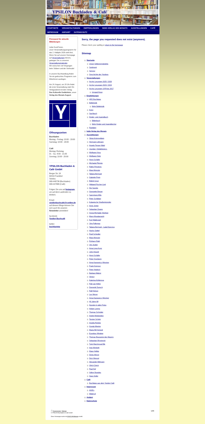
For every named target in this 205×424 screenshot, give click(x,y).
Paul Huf (92, 369)
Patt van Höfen (95, 284)
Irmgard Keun (97, 92)
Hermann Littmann (96, 142)
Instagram (70, 189)
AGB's (91, 390)
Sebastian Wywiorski (97, 341)
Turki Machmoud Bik (97, 344)
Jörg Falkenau (94, 223)
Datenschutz (92, 401)
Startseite (91, 60)
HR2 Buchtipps (95, 99)
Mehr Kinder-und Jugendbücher (104, 124)
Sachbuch (93, 113)
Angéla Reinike (95, 323)
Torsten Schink (95, 319)
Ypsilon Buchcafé (57, 219)
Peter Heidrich (94, 270)
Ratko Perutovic (95, 167)
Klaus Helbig (94, 351)
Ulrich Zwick (94, 365)
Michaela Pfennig (95, 163)
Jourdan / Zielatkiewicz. (98, 149)
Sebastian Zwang (96, 209)
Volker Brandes (95, 372)
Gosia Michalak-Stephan (98, 213)
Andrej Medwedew (96, 316)
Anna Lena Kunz (95, 248)
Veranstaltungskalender (58, 63)
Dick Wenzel (94, 358)
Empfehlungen (93, 96)
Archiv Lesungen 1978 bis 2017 (101, 89)
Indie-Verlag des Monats (97, 131)
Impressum (91, 387)
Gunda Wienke (95, 326)
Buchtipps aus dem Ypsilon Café (101, 383)
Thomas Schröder (96, 312)
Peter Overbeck (95, 259)
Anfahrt (90, 397)
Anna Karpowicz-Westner (99, 262)
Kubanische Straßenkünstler (100, 202)
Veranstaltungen (58, 58)
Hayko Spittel (94, 231)
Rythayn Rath (94, 241)
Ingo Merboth (94, 348)
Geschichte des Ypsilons (98, 74)
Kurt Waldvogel (95, 220)
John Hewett (94, 252)
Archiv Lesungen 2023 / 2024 (100, 85)
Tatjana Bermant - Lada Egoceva (101, 227)
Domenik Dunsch (96, 287)
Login (152, 410)
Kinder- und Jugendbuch (98, 117)
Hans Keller (93, 376)
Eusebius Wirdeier (96, 333)
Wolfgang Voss (95, 153)
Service (92, 71)
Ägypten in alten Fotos (97, 305)
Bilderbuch (96, 121)
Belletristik (93, 103)
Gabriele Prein (94, 177)
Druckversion (57, 411)
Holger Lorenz (94, 309)
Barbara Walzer (95, 273)
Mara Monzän (94, 170)
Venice (91, 277)
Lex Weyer (93, 294)
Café (88, 380)
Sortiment (93, 67)
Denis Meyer (94, 355)
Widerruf (92, 394)
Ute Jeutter (93, 245)
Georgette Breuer (96, 192)
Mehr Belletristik (98, 106)
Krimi (91, 110)
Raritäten (92, 128)
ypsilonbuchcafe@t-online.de (62, 203)
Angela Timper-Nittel (97, 145)
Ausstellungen (93, 135)
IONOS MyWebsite (72, 416)
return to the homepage (114, 45)
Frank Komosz (95, 266)
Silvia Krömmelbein (96, 138)
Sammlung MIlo (95, 195)
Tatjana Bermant (95, 174)
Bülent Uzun (94, 181)
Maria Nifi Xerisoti (96, 330)
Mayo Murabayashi (96, 216)
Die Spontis (93, 188)
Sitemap (64, 411)
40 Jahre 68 (93, 302)
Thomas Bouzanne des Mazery (101, 337)
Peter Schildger (95, 199)
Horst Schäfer (94, 160)
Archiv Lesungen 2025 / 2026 (100, 82)
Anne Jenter (94, 206)
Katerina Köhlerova (96, 280)
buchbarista (54, 227)
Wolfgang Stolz (95, 156)
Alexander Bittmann (96, 362)
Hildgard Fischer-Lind (97, 184)
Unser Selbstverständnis (98, 64)
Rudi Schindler (94, 234)
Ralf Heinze (93, 291)
